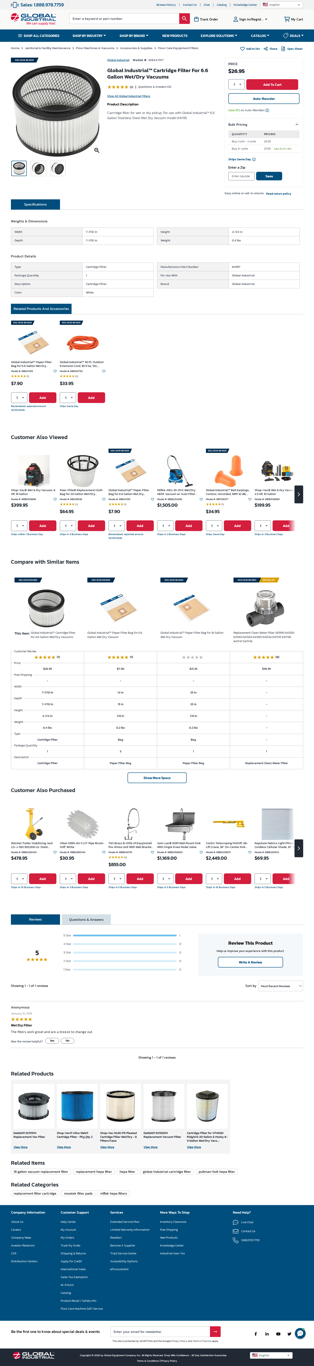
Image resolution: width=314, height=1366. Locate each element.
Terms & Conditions (148, 1361)
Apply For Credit (71, 1261)
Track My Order (71, 1245)
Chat (207, 5)
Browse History (166, 5)
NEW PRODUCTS (175, 35)
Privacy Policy (179, 1341)
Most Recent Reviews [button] (275, 986)
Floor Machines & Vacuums (95, 47)
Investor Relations (23, 1245)
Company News (21, 1237)
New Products (169, 1237)
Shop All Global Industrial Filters (128, 96)
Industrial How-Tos (172, 1253)
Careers (16, 1229)
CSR (13, 1253)
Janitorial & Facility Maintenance (47, 47)
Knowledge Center (245, 5)
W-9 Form (67, 1285)
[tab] (35, 204)
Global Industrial (118, 60)
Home (15, 47)
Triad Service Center (123, 1253)
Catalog (222, 5)
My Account (68, 1229)
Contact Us (190, 5)
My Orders (67, 1237)
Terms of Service (202, 1341)
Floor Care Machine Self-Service (82, 1308)
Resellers (116, 1237)
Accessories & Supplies (136, 47)
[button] (282, 5)
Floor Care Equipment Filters (178, 47)
